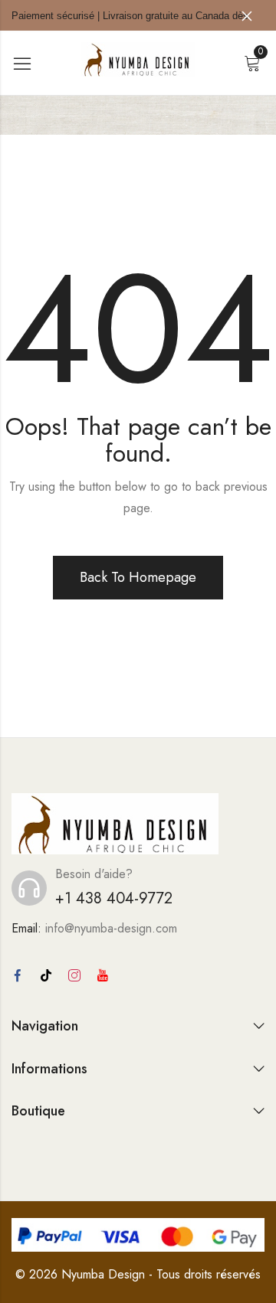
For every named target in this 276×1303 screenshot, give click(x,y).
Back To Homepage (138, 577)
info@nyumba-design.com (111, 928)
